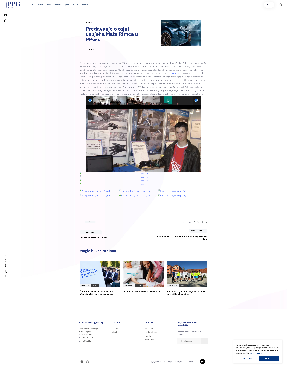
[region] (258, 352)
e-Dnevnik (149, 329)
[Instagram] (5, 21)
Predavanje (90, 222)
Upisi (49, 5)
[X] (198, 222)
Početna (30, 5)
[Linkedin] (206, 222)
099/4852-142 (88, 338)
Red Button (149, 339)
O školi (40, 5)
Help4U (148, 336)
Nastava (57, 5)
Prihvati (269, 359)
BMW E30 (175, 73)
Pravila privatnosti (256, 353)
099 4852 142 (5, 261)
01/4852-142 (86, 335)
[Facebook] (5, 15)
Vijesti (66, 5)
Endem (205, 361)
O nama (115, 329)
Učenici (75, 5)
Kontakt (85, 5)
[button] (280, 4)
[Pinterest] (202, 222)
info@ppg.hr (5, 275)
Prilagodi (247, 359)
